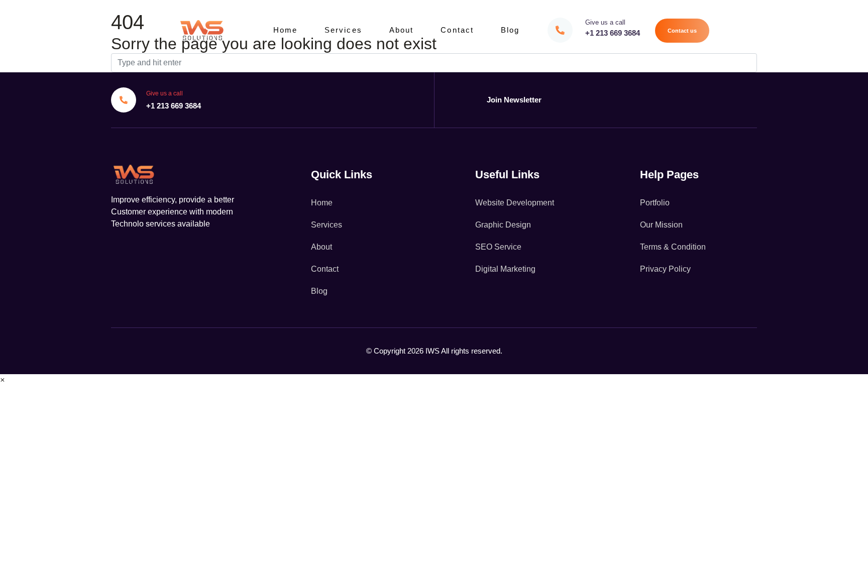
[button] (2, 380)
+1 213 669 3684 (612, 33)
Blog (510, 30)
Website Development (514, 202)
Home (285, 30)
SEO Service (498, 247)
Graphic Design (503, 224)
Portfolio (655, 202)
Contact (457, 30)
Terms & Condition (673, 247)
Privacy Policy (665, 269)
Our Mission (661, 224)
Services (343, 30)
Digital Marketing (505, 269)
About (401, 30)
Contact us (682, 31)
